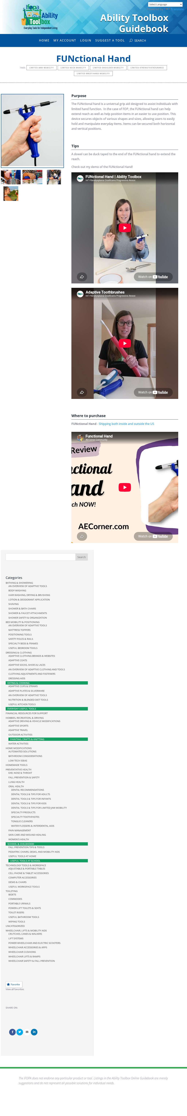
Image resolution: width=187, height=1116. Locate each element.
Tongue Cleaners (22, 821)
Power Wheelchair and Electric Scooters (34, 943)
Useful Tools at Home (22, 856)
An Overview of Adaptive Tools (27, 586)
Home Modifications (19, 748)
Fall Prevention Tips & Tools (26, 847)
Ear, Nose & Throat (20, 772)
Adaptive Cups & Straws (23, 686)
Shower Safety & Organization (27, 617)
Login (85, 40)
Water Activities (18, 743)
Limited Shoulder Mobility (108, 67)
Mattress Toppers (19, 630)
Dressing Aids (16, 678)
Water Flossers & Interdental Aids (32, 825)
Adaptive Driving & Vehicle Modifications (34, 721)
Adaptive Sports (18, 725)
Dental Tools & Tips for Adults (30, 794)
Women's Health (18, 839)
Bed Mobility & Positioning (22, 622)
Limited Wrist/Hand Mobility (93, 73)
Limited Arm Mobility (41, 67)
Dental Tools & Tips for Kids (28, 803)
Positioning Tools (20, 634)
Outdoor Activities (20, 734)
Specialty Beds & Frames (23, 643)
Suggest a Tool (110, 40)
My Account (65, 40)
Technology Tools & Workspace (26, 865)
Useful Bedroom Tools (22, 648)
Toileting (12, 891)
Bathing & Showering (19, 582)
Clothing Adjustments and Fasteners (31, 673)
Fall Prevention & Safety (23, 777)
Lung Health (16, 782)
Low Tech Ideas (17, 760)
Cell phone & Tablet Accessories (28, 873)
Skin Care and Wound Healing (27, 834)
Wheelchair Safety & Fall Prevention (31, 960)
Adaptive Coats (17, 660)
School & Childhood (20, 844)
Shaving (13, 604)
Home (44, 40)
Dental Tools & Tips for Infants (31, 798)
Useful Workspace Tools (24, 886)
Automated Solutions (22, 751)
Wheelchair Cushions (22, 952)
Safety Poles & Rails (20, 639)
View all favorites (15, 989)
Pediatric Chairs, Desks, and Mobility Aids (34, 851)
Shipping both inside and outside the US (126, 424)
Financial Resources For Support (27, 713)
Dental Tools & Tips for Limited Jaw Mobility (39, 807)
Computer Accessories (22, 877)
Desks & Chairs (17, 882)
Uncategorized (15, 926)
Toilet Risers (16, 912)
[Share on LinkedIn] (34, 1032)
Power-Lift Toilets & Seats (24, 908)
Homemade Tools (16, 765)
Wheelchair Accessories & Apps (27, 947)
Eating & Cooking (18, 683)
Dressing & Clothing (19, 652)
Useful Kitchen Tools (22, 704)
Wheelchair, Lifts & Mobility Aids (26, 930)
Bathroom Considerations (25, 756)
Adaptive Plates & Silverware (26, 690)
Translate (177, 9)
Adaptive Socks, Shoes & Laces (26, 664)
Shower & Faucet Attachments (27, 613)
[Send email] (27, 1032)
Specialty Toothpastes (25, 816)
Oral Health (16, 786)
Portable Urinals (19, 903)
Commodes (15, 899)
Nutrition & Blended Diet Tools (28, 699)
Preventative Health (18, 769)
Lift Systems (15, 938)
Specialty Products (23, 812)
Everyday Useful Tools (21, 708)
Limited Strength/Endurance (147, 67)
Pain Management (19, 830)
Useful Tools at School (25, 860)
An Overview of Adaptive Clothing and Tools (36, 669)
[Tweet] (19, 1032)
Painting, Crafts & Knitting (27, 739)
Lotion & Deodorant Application (29, 599)
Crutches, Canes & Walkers (25, 933)
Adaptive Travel (18, 730)
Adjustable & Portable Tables (26, 868)
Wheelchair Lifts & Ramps (24, 956)
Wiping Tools (16, 921)
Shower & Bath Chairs (22, 608)
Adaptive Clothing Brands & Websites (31, 656)
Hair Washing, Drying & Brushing (29, 595)
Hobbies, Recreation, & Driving (25, 717)
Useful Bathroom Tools (23, 917)
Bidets (12, 894)
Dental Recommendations (27, 789)
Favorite (15, 984)
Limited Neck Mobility (73, 67)
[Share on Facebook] (12, 1032)
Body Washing (17, 590)
